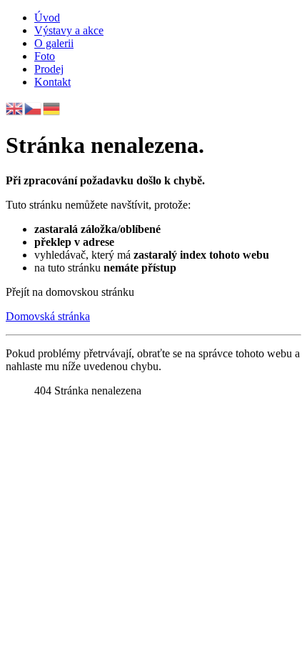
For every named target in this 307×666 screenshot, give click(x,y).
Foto (44, 56)
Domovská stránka (48, 316)
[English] (15, 107)
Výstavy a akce (69, 30)
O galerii (54, 43)
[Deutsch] (52, 107)
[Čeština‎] (33, 107)
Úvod (47, 17)
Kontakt (52, 82)
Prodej (49, 69)
